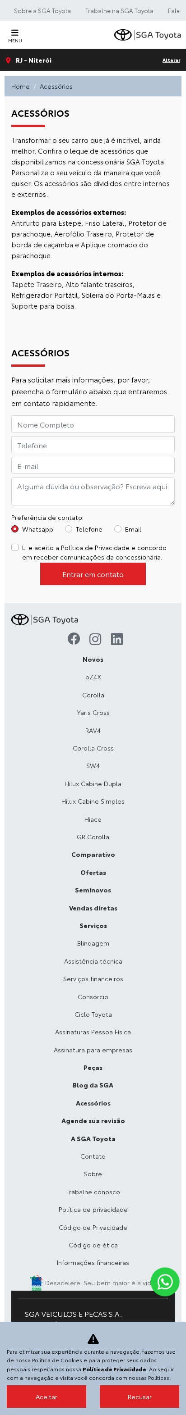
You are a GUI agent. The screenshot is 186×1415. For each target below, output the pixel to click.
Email (133, 528)
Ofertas (93, 872)
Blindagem (93, 942)
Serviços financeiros (93, 978)
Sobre (93, 1173)
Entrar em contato (93, 574)
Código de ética (93, 1244)
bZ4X (93, 676)
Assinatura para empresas (93, 1049)
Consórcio (93, 996)
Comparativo (93, 854)
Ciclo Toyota (93, 1014)
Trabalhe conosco (93, 1191)
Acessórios (93, 1102)
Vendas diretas (93, 907)
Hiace (93, 819)
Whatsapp (37, 528)
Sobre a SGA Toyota (42, 10)
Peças (93, 1067)
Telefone (89, 528)
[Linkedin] (115, 640)
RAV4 (93, 730)
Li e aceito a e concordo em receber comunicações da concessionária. (94, 552)
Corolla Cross (93, 747)
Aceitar (46, 1396)
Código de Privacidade (93, 1227)
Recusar (140, 1396)
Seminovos (93, 889)
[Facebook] (71, 640)
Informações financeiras (93, 1262)
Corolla (93, 694)
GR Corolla (93, 836)
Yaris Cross (93, 712)
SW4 (93, 765)
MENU (15, 40)
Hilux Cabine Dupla (93, 783)
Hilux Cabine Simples (93, 800)
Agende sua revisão (93, 1120)
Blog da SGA (93, 1084)
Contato (93, 1155)
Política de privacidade (93, 1209)
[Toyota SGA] (148, 35)
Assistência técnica (93, 960)
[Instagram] (93, 640)
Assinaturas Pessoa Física (93, 1031)
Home (20, 86)
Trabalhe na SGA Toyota (119, 10)
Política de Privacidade (95, 547)
